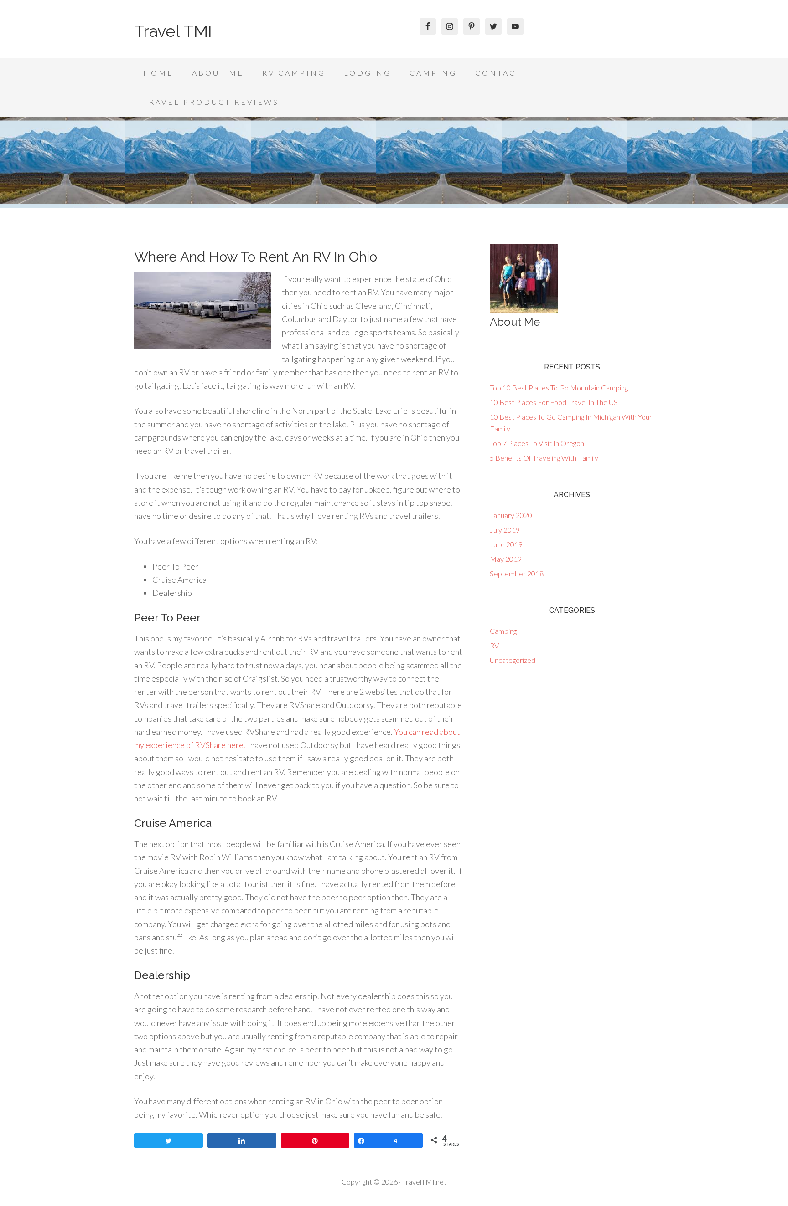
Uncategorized (512, 660)
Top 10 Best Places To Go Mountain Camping (559, 387)
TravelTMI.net (424, 1181)
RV (494, 645)
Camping (503, 630)
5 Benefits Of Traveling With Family (544, 457)
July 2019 (505, 529)
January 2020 (511, 515)
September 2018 (517, 573)
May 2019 (506, 558)
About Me (515, 321)
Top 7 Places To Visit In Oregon (537, 443)
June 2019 (506, 544)
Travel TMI (173, 31)
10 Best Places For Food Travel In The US (554, 402)
